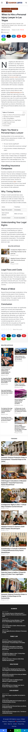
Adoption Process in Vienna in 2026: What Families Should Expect (18, 260)
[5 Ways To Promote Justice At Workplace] (21, 380)
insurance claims (13, 77)
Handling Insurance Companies (12, 116)
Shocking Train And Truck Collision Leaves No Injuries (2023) (7, 419)
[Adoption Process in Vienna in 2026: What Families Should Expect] (5, 260)
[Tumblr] (19, 335)
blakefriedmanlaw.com (16, 92)
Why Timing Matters (9, 118)
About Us (10, 723)
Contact (15, 723)
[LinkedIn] (13, 36)
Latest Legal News (6, 11)
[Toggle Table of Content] (23, 112)
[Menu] (2, 3)
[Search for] (26, 3)
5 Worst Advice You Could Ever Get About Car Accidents (20, 358)
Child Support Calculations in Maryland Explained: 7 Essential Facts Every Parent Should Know (13, 482)
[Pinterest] (19, 36)
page (14, 181)
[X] (8, 36)
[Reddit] (24, 36)
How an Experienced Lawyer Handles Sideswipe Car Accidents (20, 401)
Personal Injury (5, 8)
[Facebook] (3, 36)
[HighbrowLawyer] (14, 2)
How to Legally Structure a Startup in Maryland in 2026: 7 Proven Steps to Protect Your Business (21, 428)
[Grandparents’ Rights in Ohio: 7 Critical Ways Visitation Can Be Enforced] (5, 251)
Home (5, 723)
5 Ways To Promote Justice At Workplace (20, 384)
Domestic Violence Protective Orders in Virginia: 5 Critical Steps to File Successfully (14, 596)
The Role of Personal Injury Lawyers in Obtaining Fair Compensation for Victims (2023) (6, 370)
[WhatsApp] (3, 39)
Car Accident (14, 8)
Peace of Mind (7, 124)
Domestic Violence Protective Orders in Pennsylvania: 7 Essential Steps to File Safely (14, 459)
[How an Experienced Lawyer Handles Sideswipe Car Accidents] (21, 394)
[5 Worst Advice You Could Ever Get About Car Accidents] (21, 351)
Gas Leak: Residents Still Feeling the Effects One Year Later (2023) (7, 392)
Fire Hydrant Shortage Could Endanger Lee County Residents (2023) (6, 410)
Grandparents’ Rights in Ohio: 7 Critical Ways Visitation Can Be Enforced (18, 251)
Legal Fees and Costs (9, 122)
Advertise (14, 726)
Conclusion (6, 125)
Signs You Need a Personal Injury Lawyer (14, 115)
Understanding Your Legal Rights (12, 120)
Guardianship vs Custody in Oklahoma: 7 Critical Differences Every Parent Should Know (13, 550)
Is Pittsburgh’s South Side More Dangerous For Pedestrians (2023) (20, 410)
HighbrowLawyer (6, 29)
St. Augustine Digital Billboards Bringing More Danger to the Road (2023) (6, 380)
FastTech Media (21, 721)
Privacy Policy (21, 723)
